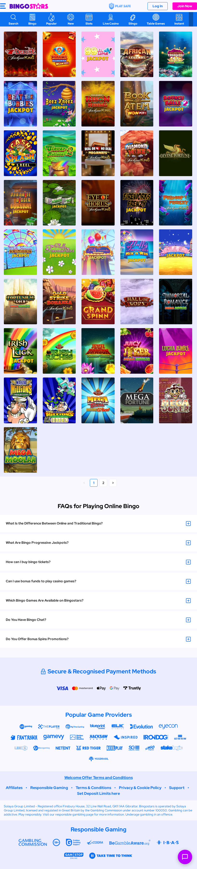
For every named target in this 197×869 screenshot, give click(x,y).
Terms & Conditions (93, 787)
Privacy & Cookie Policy (140, 787)
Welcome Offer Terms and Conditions (98, 777)
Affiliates (14, 787)
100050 (161, 810)
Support (177, 787)
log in (158, 6)
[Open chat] (185, 857)
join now (184, 6)
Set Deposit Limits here (98, 793)
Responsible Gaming (49, 787)
